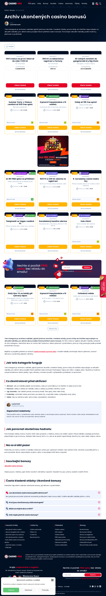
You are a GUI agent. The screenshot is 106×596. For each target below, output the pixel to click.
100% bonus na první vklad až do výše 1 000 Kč (20, 60)
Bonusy (12, 10)
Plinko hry (33, 532)
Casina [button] (60, 3)
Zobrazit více (53, 328)
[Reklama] (53, 151)
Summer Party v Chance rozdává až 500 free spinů (20, 103)
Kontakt (66, 587)
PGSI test (8, 547)
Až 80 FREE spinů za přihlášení (20, 179)
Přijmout (11, 590)
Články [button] (77, 3)
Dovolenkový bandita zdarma (53, 221)
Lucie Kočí (16, 404)
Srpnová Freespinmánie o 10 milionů (53, 103)
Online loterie (59, 535)
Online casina (59, 529)
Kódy (39, 3)
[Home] (13, 5)
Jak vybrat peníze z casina (14, 537)
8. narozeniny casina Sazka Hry (86, 180)
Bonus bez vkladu (86, 532)
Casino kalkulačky (61, 545)
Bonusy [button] (45, 3)
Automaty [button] (69, 3)
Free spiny (31, 3)
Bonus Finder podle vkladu (89, 545)
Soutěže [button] (53, 3)
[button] (52, 580)
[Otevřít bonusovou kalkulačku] (92, 3)
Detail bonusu (20, 89)
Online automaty (35, 529)
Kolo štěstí (86, 221)
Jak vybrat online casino (13, 529)
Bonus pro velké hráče (87, 537)
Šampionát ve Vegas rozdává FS (20, 222)
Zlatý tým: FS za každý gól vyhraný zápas (20, 294)
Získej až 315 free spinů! (86, 102)
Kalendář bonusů (86, 542)
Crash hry (33, 535)
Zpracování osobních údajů (83, 271)
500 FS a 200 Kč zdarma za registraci (53, 180)
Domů (7, 10)
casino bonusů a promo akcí (45, 352)
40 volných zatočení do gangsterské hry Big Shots (85, 60)
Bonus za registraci (86, 535)
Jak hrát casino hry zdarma (14, 535)
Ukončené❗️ (20, 56)
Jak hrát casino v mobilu (13, 545)
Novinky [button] (84, 3)
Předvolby (45, 590)
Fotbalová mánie (86, 293)
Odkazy (60, 587)
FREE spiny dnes (60, 537)
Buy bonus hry (35, 537)
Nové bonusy (84, 529)
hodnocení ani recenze (58, 593)
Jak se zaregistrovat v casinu (15, 532)
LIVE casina (58, 532)
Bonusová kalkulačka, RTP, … (89, 540)
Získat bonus (20, 85)
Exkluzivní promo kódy (62, 540)
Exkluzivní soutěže (61, 542)
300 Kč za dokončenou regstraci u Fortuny (53, 60)
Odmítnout (28, 590)
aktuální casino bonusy (14, 466)
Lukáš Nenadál (15, 25)
